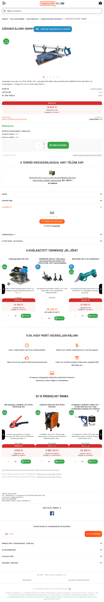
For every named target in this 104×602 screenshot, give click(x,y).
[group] (18, 289)
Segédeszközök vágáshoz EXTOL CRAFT (87, 155)
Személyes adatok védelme (78, 580)
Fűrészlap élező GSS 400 (19, 259)
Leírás (4, 194)
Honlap (5, 19)
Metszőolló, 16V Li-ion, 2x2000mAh (85, 259)
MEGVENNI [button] (27, 316)
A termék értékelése (52, 221)
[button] (26, 316)
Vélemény (7, 207)
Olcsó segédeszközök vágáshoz (47, 470)
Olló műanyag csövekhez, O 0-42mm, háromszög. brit (18, 405)
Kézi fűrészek (32, 19)
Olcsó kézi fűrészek (27, 470)
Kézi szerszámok (17, 19)
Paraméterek (7, 201)
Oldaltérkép (27, 580)
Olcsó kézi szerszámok (10, 470)
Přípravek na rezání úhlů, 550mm (49, 477)
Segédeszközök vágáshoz (51, 19)
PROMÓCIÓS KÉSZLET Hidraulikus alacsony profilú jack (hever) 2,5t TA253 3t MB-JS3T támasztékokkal (52, 261)
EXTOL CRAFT (96, 89)
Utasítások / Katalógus (12, 241)
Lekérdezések (8, 235)
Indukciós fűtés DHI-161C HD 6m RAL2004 (52, 405)
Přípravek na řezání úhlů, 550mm (49, 474)
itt (70, 589)
